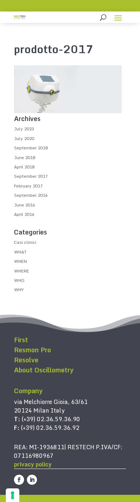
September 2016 (31, 195)
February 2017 (28, 185)
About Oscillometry (44, 369)
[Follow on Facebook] (19, 480)
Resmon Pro (32, 349)
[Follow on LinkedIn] (32, 480)
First (21, 339)
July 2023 (24, 128)
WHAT (20, 251)
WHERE (21, 271)
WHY (19, 289)
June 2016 (24, 204)
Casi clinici (25, 242)
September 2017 (31, 176)
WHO (19, 280)
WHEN (20, 261)
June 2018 (24, 157)
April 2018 (24, 166)
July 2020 (24, 138)
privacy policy (33, 464)
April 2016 (24, 214)
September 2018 (31, 147)
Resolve (26, 359)
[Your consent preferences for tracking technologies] (12, 495)
